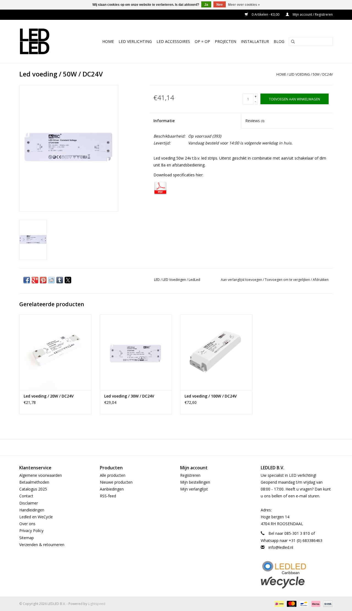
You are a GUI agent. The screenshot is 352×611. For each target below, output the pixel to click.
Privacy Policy (31, 530)
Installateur (255, 41)
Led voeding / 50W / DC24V (311, 74)
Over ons (27, 523)
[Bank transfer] (327, 603)
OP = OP (202, 41)
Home (108, 41)
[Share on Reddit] (51, 280)
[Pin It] (43, 280)
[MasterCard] (291, 603)
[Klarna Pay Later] (315, 603)
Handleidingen (31, 510)
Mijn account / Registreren (312, 14)
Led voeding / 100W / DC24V (211, 396)
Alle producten (112, 475)
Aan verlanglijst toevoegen (242, 279)
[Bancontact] (303, 603)
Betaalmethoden (34, 482)
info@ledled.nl (280, 547)
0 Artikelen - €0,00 (265, 14)
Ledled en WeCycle (36, 516)
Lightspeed (96, 603)
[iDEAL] (279, 603)
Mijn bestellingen (195, 482)
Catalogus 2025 (33, 489)
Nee (219, 5)
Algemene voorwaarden (40, 475)
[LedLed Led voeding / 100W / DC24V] (216, 352)
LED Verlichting (135, 41)
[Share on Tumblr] (59, 280)
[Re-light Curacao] (297, 567)
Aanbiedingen (112, 489)
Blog (279, 41)
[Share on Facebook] (26, 280)
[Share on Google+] (35, 280)
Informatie (164, 120)
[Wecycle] (297, 582)
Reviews (254, 120)
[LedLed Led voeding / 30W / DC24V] (136, 352)
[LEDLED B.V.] (48, 41)
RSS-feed (108, 495)
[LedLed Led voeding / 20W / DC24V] (55, 352)
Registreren (190, 475)
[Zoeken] (293, 41)
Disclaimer (28, 503)
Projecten (225, 41)
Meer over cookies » (244, 5)
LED (157, 279)
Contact (26, 495)
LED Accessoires (173, 41)
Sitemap (26, 537)
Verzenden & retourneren (41, 544)
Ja (206, 5)
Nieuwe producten (116, 482)
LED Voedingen (174, 279)
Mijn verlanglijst (194, 489)
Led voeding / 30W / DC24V (129, 396)
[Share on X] (68, 280)
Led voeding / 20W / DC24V (49, 396)
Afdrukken (321, 279)
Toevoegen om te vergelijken (288, 279)
